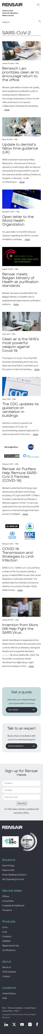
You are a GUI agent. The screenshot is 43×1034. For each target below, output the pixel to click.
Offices (5, 896)
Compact (6, 936)
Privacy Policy (7, 1011)
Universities (8, 901)
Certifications (8, 950)
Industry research (10, 13)
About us (6, 967)
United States (9, 994)
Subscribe (21, 803)
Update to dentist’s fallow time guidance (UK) (20, 148)
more (6, 110)
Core (4, 932)
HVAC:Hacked (9, 972)
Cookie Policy (30, 1008)
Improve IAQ (8, 870)
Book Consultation (15, 746)
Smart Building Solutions (14, 875)
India (4, 998)
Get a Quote (13, 710)
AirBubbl (6, 941)
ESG (16, 1011)
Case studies (7, 11)
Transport (7, 910)
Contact (6, 976)
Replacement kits (10, 946)
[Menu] (38, 4)
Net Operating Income (13, 879)
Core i (5, 927)
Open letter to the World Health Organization (18, 220)
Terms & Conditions (15, 1008)
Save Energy (8, 866)
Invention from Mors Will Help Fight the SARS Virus (20, 629)
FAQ (4, 1008)
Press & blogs (8, 15)
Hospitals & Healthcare (13, 906)
